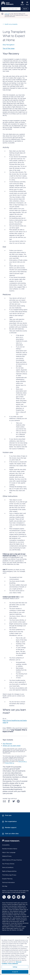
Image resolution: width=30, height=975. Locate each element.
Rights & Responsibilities (9, 871)
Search (25, 8)
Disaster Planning (7, 878)
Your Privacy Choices (8, 863)
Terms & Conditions (7, 867)
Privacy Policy (9, 762)
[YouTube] (13, 897)
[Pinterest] (18, 897)
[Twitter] (4, 897)
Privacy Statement (13, 963)
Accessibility (6, 845)
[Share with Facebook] (9, 801)
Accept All (15, 971)
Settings (15, 967)
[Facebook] (8, 897)
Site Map (4, 886)
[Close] (28, 938)
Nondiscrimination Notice (9, 848)
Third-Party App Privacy (9, 875)
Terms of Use (21, 761)
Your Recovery (7, 743)
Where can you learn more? (12, 745)
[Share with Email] (4, 801)
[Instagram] (23, 897)
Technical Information (8, 882)
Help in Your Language (8, 852)
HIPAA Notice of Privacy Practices (12, 860)
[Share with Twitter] (13, 801)
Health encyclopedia (10, 24)
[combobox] (11, 8)
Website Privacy (7, 856)
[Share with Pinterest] (18, 801)
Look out (7, 13)
